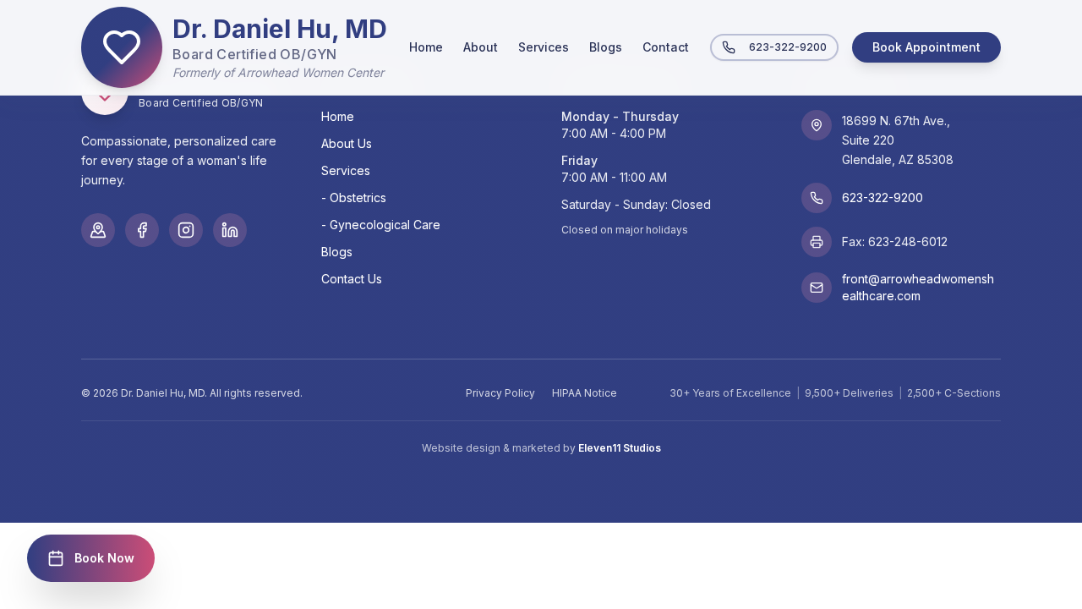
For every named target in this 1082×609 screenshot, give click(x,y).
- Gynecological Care (380, 224)
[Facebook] (142, 230)
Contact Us (351, 279)
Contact (665, 47)
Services (543, 47)
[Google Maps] (98, 230)
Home (426, 47)
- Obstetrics (353, 197)
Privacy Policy (500, 393)
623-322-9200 (788, 47)
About (480, 47)
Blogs (605, 47)
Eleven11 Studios (619, 448)
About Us (346, 143)
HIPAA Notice (584, 393)
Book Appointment (926, 47)
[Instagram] (186, 230)
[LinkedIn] (230, 230)
